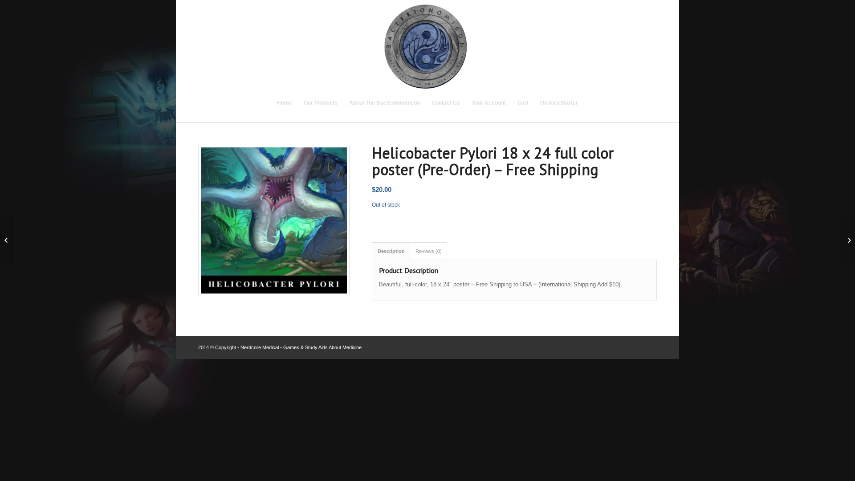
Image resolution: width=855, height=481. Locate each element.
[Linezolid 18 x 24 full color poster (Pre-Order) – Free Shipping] (848, 240)
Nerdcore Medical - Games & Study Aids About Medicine (301, 347)
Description (391, 251)
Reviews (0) (428, 251)
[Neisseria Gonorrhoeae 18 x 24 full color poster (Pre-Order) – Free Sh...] (7, 240)
